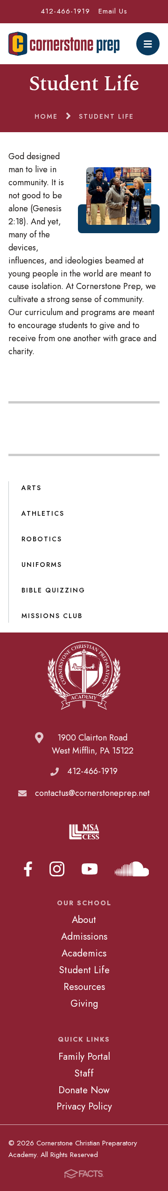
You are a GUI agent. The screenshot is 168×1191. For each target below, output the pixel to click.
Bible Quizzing (53, 590)
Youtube (89, 868)
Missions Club (52, 615)
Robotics (41, 539)
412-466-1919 (65, 11)
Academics (84, 953)
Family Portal (84, 1056)
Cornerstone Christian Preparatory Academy (63, 44)
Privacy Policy (84, 1106)
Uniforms (41, 564)
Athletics (42, 513)
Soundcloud (132, 868)
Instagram (57, 868)
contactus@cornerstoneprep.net (92, 793)
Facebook (28, 868)
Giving (84, 1003)
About (84, 920)
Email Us (112, 11)
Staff (84, 1073)
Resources (84, 987)
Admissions (84, 936)
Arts (31, 487)
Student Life (84, 970)
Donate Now (84, 1090)
